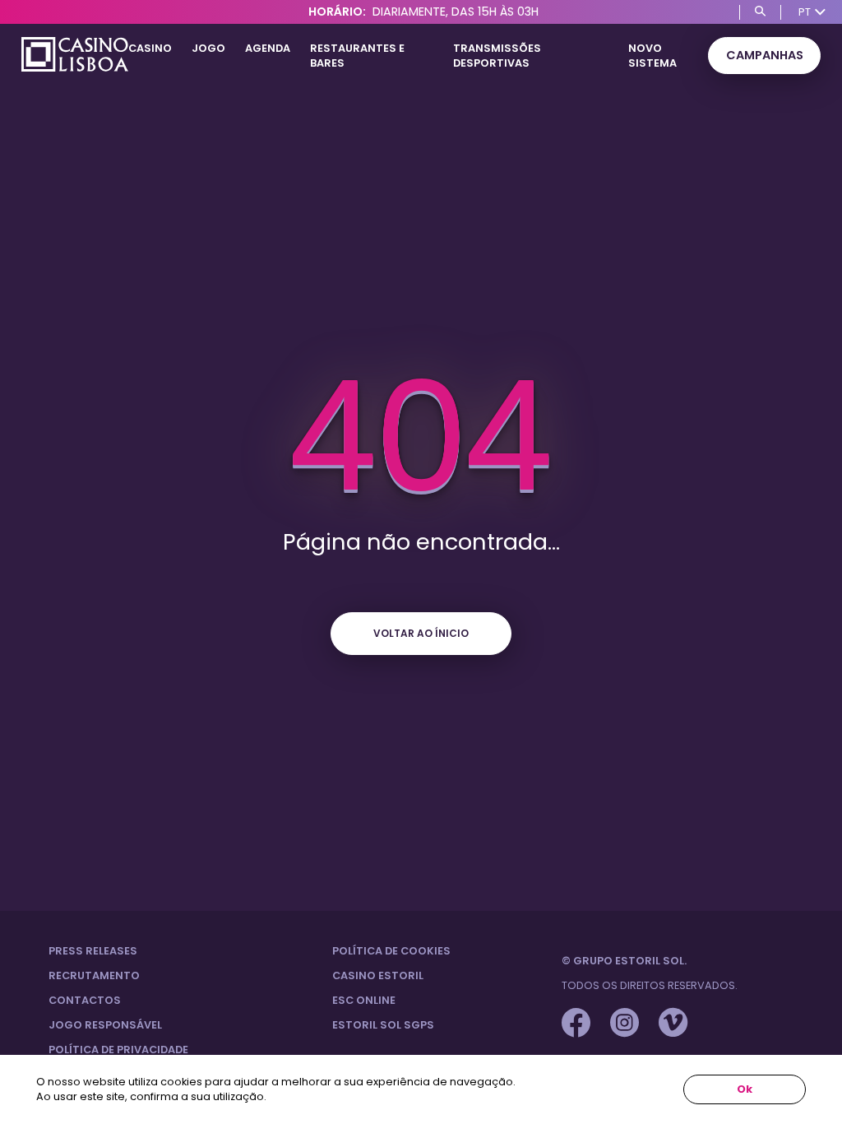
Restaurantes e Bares (357, 55)
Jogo (208, 48)
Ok (744, 1089)
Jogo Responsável (105, 1025)
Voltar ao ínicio (421, 633)
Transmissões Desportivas (497, 55)
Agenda (267, 48)
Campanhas (764, 55)
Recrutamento (94, 975)
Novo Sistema (652, 55)
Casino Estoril (377, 975)
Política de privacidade (118, 1050)
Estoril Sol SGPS (383, 1025)
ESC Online (364, 1000)
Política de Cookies (391, 951)
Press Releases (93, 951)
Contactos (85, 1000)
